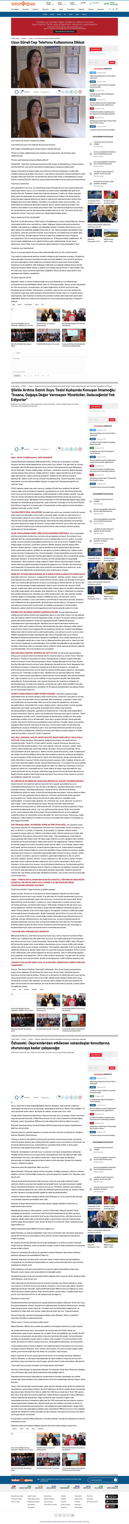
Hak (27, 1428)
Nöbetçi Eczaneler (34, 1502)
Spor (54, 9)
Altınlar (63, 1496)
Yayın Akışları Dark (34, 1499)
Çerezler (64, 1521)
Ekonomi (45, 9)
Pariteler (87, 1487)
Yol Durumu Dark (16, 1499)
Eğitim (71, 14)
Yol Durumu (99, 1487)
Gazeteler (100, 9)
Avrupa (52, 14)
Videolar (81, 9)
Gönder (17, 375)
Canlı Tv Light (15, 1502)
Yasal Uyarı (86, 1521)
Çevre (14, 989)
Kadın (61, 9)
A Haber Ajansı (15, 38)
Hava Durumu (51, 1487)
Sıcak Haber (79, 1507)
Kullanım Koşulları (77, 1521)
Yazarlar (91, 9)
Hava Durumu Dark (17, 1496)
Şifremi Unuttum (92, 1502)
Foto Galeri (71, 9)
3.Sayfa (45, 14)
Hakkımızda (43, 1521)
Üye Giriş (90, 1496)
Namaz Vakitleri (25, 1487)
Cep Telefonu (28, 304)
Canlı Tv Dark (32, 1496)
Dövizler (63, 1499)
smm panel (31, 1507)
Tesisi (41, 989)
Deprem (14, 1428)
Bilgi (13, 304)
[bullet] (38, 375)
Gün (20, 989)
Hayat (77, 14)
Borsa (13, 1487)
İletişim (49, 1521)
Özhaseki (40, 1428)
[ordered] (35, 375)
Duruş (36, 304)
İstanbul (26, 989)
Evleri (21, 1428)
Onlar (33, 1428)
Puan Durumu (64, 1487)
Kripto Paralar (112, 1487)
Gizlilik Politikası (57, 1521)
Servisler (25, 9)
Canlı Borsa (47, 1496)
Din (65, 14)
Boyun (19, 304)
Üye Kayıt (90, 1499)
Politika (84, 14)
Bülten (59, 14)
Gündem (35, 9)
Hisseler (76, 1487)
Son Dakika (15, 9)
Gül (42, 304)
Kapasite (34, 989)
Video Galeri (78, 1499)
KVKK (69, 1521)
